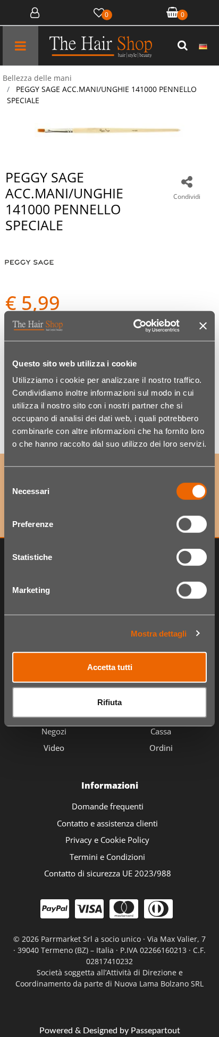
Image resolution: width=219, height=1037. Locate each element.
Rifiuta (109, 701)
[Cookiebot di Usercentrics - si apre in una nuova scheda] (135, 326)
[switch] (191, 524)
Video (54, 747)
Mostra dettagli (159, 633)
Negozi (53, 731)
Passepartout (155, 1030)
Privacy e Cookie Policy (107, 839)
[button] (184, 46)
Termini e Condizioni (107, 856)
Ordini (161, 747)
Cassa (160, 731)
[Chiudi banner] (203, 326)
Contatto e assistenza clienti (107, 823)
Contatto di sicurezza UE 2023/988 (107, 873)
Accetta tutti (109, 667)
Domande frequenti (108, 806)
